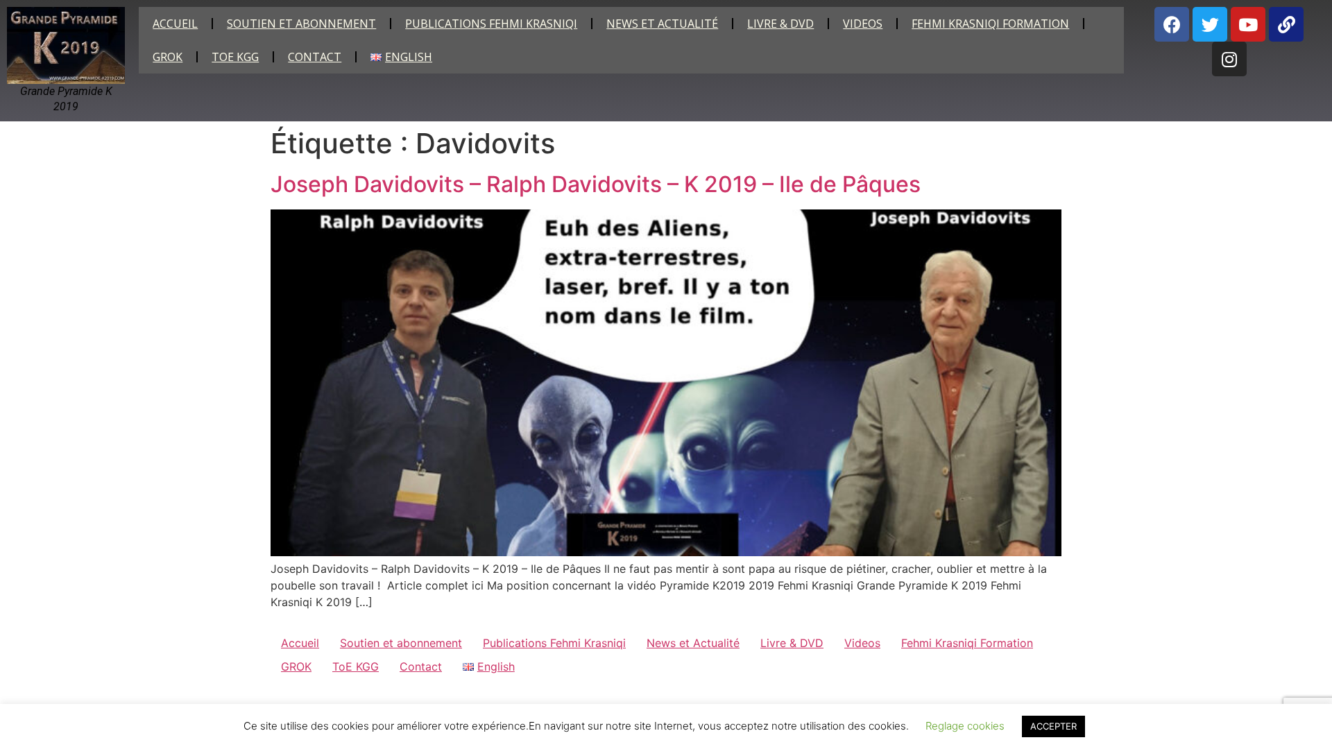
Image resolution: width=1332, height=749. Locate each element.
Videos (862, 23)
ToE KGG (235, 56)
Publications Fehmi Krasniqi (491, 23)
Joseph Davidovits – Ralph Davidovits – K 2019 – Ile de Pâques (596, 184)
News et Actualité (662, 23)
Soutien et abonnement (301, 23)
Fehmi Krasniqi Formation (990, 23)
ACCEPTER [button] (1053, 726)
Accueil (175, 23)
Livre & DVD (780, 23)
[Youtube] (1248, 24)
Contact (314, 56)
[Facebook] (1171, 24)
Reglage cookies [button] (965, 725)
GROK (167, 56)
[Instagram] (1229, 59)
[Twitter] (1210, 24)
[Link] (1286, 24)
